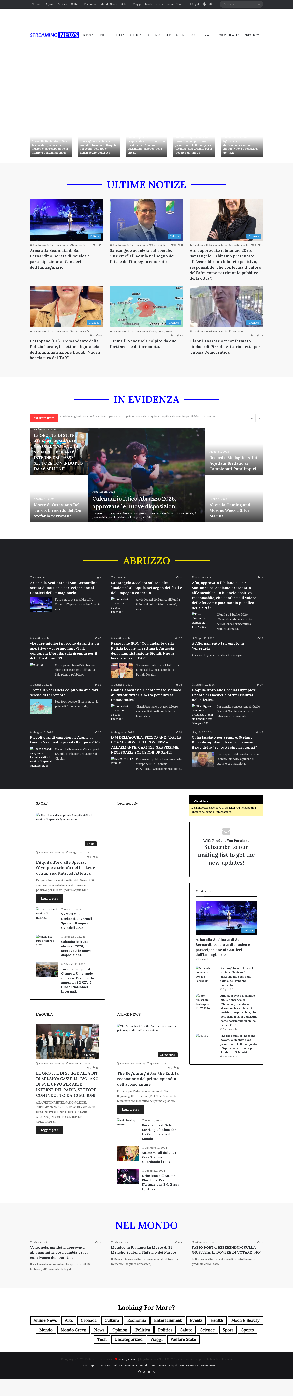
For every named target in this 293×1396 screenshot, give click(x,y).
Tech (102, 1339)
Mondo (46, 1330)
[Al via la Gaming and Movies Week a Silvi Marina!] (234, 498)
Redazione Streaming (52, 852)
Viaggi (137, 4)
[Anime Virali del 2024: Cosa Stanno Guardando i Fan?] (128, 1153)
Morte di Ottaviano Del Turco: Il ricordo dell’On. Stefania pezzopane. (58, 510)
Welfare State (183, 1339)
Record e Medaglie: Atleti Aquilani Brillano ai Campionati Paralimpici (234, 463)
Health (216, 1320)
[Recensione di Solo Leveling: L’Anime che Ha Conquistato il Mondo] (128, 1125)
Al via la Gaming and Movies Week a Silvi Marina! (229, 510)
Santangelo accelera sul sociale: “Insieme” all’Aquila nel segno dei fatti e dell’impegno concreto (98, 146)
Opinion (119, 1330)
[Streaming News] (54, 35)
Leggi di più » (49, 898)
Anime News (174, 4)
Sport (49, 4)
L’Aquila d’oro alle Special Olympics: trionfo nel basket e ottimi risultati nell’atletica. (224, 695)
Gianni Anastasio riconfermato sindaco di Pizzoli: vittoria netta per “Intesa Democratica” (225, 346)
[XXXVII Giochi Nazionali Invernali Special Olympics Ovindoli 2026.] (47, 914)
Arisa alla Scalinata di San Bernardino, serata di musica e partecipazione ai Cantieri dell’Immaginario (50, 146)
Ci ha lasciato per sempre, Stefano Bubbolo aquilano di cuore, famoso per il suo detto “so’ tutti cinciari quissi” (226, 742)
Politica (62, 4)
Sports (247, 1330)
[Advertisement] (146, 92)
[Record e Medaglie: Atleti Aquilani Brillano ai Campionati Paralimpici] (234, 451)
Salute (125, 4)
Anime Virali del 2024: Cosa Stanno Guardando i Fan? (159, 1157)
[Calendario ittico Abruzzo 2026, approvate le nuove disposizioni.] (146, 475)
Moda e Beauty (154, 4)
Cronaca (37, 4)
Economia (90, 4)
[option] (51, 141)
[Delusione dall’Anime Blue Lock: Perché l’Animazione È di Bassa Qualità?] (128, 1176)
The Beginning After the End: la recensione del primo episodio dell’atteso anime (148, 1079)
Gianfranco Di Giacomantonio (50, 244)
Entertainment (168, 1320)
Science (207, 1330)
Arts (69, 1320)
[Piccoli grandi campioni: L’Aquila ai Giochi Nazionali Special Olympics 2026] (41, 757)
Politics (165, 1330)
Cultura (75, 4)
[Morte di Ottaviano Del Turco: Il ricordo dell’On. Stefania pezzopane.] (59, 498)
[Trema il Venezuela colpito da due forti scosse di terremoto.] (41, 706)
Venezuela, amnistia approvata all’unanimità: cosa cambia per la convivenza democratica (59, 1252)
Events (196, 1320)
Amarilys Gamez (128, 1359)
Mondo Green (108, 4)
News (99, 1330)
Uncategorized (129, 1339)
